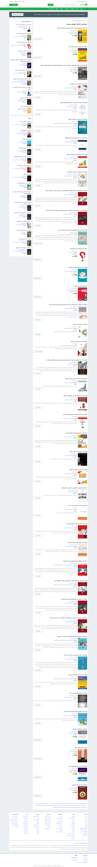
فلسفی (73, 830)
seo (59, 532)
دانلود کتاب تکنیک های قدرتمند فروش (77, 675)
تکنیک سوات (63, 512)
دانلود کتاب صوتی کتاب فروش (47, 347)
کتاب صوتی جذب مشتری (53, 239)
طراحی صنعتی (47, 816)
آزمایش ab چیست (48, 221)
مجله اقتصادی (25, 823)
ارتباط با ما (85, 857)
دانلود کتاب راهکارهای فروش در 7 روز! (78, 693)
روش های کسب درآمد (57, 443)
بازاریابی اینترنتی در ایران (43, 667)
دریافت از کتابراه (38, 39)
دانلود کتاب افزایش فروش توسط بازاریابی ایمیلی (75, 711)
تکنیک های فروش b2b (38, 591)
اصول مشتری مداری (53, 610)
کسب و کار (68, 237)
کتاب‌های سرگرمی (23, 252)
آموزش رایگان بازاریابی (52, 588)
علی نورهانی (73, 713)
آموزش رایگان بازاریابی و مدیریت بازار (53, 589)
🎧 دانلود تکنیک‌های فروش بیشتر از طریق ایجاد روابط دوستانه (72, 28)
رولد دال (74, 343)
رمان (86, 818)
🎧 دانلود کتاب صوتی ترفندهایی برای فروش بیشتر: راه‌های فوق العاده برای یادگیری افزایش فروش (63, 65)
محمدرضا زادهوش (22, 185)
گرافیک (60, 830)
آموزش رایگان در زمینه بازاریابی (40, 589)
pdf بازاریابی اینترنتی (44, 665)
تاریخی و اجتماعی (14, 821)
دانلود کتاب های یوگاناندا (49, 369)
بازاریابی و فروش (56, 442)
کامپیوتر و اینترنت (59, 831)
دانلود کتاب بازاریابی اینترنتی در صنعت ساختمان (75, 655)
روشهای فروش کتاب (38, 568)
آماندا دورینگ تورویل (21, 80)
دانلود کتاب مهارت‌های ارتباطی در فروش (77, 542)
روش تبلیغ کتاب (39, 571)
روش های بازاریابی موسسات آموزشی (66, 662)
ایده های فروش (51, 181)
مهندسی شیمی (47, 825)
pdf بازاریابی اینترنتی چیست (65, 667)
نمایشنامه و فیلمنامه (83, 830)
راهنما (16, 1)
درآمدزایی (61, 239)
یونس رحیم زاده (73, 695)
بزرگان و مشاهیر (36, 816)
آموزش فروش (47, 110)
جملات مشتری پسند (55, 91)
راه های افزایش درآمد (53, 235)
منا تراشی (23, 90)
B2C (72, 606)
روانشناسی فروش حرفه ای (62, 312)
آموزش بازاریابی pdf (44, 588)
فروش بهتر (72, 182)
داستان (86, 816)
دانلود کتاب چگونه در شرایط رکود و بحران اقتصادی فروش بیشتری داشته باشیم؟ (68, 304)
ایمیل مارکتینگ (65, 720)
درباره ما (85, 859)
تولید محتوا (70, 531)
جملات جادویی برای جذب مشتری (65, 94)
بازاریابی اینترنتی (68, 665)
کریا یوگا (71, 367)
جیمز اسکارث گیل (22, 132)
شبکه (61, 826)
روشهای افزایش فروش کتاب (51, 570)
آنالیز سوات (58, 512)
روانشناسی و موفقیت (14, 819)
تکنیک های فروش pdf (43, 93)
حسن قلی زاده (73, 677)
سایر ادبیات (85, 835)
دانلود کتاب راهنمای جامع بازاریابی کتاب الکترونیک (75, 561)
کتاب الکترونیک (43, 570)
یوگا (70, 371)
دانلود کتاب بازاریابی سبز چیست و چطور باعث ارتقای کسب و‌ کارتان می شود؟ (68, 618)
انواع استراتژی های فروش (53, 647)
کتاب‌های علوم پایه (23, 64)
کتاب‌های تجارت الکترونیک (59, 123)
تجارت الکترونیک (53, 684)
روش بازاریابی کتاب (46, 571)
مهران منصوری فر (72, 193)
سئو (48, 421)
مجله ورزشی (25, 825)
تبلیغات (57, 718)
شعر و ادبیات (15, 816)
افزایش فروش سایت (56, 423)
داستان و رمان (15, 818)
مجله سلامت (25, 830)
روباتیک (49, 826)
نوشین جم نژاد (22, 167)
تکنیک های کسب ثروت (60, 182)
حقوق (74, 831)
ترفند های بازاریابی (49, 477)
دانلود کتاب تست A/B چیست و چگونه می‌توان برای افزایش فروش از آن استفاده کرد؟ (66, 210)
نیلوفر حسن (73, 269)
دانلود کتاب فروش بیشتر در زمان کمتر (78, 47)
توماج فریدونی (73, 454)
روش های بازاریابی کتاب (47, 568)
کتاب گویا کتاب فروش (58, 347)
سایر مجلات (26, 833)
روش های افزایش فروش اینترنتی (66, 217)
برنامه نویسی (59, 821)
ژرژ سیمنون (23, 149)
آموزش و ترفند (59, 818)
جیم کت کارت (73, 30)
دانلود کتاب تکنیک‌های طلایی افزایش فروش (76, 433)
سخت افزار (60, 825)
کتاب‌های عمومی (70, 492)
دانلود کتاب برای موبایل (42, 201)
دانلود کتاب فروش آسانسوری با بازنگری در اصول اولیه (74, 488)
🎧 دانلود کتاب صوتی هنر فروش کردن (78, 766)
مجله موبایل (26, 818)
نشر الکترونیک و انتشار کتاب (81, 1)
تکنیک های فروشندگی (52, 93)
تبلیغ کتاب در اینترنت (73, 570)
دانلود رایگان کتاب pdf (67, 222)
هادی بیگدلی (23, 141)
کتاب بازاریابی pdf (67, 591)
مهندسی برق (48, 821)
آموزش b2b (45, 591)
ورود (23, 1)
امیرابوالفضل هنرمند (21, 249)
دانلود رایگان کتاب (62, 201)
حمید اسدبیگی (73, 657)
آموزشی (16, 826)
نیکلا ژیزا (23, 63)
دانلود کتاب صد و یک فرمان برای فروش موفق (76, 138)
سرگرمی (37, 823)
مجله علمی (26, 828)
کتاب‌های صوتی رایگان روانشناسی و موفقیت (18, 45)
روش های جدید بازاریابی (67, 443)
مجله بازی (26, 819)
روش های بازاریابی (62, 477)
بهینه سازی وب (56, 532)
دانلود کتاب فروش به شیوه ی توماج (78, 451)
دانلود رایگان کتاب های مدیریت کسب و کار (45, 237)
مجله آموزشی (25, 826)
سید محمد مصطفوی (72, 174)
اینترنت (60, 816)
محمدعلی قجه (22, 241)
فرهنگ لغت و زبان (83, 831)
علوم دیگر (73, 838)
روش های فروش (50, 403)
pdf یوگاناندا (57, 369)
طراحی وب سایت (59, 828)
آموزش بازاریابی (41, 110)
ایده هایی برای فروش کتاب (63, 570)
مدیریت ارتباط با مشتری (62, 610)
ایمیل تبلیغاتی (71, 720)
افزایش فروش (53, 110)
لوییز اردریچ (23, 35)
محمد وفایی (73, 86)
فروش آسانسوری (57, 495)
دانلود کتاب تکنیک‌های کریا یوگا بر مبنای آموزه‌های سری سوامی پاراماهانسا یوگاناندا (67, 360)
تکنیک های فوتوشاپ (57, 807)
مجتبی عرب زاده (73, 638)
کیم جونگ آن (22, 223)
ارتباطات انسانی (52, 549)
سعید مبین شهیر (22, 72)
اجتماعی (73, 826)
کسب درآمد (65, 239)
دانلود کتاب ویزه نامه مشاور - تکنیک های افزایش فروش (73, 102)
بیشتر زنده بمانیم (59, 803)
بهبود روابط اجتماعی (45, 549)
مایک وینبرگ (73, 750)
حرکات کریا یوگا (66, 367)
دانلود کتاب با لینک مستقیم (53, 201)
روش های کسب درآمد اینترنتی (62, 684)
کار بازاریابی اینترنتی (61, 665)
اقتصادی (55, 331)
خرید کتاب (75, 860)
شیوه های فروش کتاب (68, 568)
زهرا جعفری (74, 251)
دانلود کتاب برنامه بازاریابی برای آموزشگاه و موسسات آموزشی (72, 636)
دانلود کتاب (37, 97)
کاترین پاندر (23, 44)
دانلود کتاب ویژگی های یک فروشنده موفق (77, 154)
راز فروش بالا (59, 93)
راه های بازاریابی (71, 608)
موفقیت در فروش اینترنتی (42, 217)
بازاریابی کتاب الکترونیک (55, 571)
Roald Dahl (67, 348)
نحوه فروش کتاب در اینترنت (58, 568)
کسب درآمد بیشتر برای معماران (70, 805)
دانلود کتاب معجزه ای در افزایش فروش (77, 119)
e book (37, 570)
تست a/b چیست (41, 221)
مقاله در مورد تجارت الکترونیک (66, 221)
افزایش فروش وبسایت (42, 421)
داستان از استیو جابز (73, 684)
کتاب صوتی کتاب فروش (59, 348)
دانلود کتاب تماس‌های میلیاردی (79, 785)
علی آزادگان (73, 472)
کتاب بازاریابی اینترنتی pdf (54, 667)
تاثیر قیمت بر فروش (70, 201)
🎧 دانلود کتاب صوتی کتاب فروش (79, 341)
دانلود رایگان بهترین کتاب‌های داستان (20, 124)
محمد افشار (73, 381)
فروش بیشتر (64, 331)
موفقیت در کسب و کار (70, 647)
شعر (86, 819)
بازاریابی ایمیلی (49, 718)
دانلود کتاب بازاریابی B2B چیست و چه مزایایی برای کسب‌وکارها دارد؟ (70, 581)
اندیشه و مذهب (72, 818)
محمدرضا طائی (73, 307)
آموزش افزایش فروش (51, 126)
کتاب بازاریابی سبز (69, 625)
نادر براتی (23, 123)
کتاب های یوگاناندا (63, 369)
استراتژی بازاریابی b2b (59, 591)
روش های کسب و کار (63, 403)
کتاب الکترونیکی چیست (65, 571)
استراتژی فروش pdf (73, 199)
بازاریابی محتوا (63, 421)
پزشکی (73, 819)
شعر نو (86, 821)
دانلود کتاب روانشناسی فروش (80, 324)
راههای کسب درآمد (44, 235)
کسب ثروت (67, 182)
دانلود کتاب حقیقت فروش (80, 747)
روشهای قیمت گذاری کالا (46, 199)
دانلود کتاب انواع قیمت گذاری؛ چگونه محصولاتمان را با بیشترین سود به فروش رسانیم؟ (66, 190)
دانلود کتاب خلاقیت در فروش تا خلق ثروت (77, 172)
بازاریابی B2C (71, 50)
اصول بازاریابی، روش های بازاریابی (49, 662)
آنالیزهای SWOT (69, 512)
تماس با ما (11, 1)
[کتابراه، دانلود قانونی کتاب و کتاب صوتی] (74, 36)
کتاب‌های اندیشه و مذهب (22, 100)
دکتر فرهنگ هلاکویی (21, 26)
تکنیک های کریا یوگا (59, 367)
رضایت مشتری (62, 91)
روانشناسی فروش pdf (49, 315)
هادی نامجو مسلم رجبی (21, 99)
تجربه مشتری (47, 91)
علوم (77, 9)
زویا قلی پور (23, 176)
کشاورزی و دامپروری (71, 835)
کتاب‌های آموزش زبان (23, 196)
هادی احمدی (73, 398)
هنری (38, 831)
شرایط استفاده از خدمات (82, 862)
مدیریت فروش (70, 312)
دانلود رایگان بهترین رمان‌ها (22, 133)
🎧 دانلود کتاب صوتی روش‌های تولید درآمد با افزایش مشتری (72, 230)
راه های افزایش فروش (48, 219)
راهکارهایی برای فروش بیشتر (60, 181)
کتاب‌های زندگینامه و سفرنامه (21, 82)
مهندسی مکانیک (47, 823)
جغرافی (73, 823)
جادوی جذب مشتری (69, 91)
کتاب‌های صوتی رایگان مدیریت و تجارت (66, 234)
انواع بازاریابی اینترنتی (52, 665)
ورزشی (38, 830)
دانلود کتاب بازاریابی (48, 442)
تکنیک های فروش (69, 682)
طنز (86, 823)
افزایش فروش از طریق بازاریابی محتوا (67, 423)
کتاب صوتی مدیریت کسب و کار (60, 237)
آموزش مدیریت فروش (68, 549)
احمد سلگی (74, 416)
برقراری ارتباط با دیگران (59, 549)
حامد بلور (74, 435)
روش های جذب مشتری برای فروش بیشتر (66, 315)
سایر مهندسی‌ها (47, 828)
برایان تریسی (73, 67)
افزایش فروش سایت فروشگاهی (54, 217)
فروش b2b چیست (69, 588)
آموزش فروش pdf (65, 199)
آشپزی (38, 818)
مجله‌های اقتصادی (70, 106)
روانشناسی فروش (40, 315)
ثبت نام (19, 1)
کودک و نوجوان (36, 826)
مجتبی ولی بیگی (72, 362)
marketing (38, 477)
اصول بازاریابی (38, 442)
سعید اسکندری (73, 544)
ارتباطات (72, 271)
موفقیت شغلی (42, 440)
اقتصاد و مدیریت (70, 32)
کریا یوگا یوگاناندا (51, 367)
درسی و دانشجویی (71, 833)
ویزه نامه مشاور (73, 104)
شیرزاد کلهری (23, 52)
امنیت (61, 819)
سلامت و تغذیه (36, 825)
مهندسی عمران (47, 818)
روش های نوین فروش (70, 181)
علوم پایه (73, 837)
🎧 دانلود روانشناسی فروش (80, 286)
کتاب (77, 847)
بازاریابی (42, 442)
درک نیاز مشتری (70, 110)
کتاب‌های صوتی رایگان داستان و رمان (20, 36)
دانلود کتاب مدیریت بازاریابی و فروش (78, 469)
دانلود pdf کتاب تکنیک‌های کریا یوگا (62, 371)
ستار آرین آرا (73, 121)
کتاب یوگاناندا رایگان (40, 369)
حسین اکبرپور (73, 140)
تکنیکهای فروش (63, 179)
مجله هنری (26, 831)
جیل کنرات (74, 49)
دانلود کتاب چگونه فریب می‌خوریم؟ (78, 84)
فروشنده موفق (68, 163)
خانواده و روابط (36, 819)
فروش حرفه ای (70, 179)
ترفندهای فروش (68, 478)
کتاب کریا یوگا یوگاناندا (43, 367)
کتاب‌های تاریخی (23, 54)
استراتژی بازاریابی (62, 647)
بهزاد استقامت (73, 787)
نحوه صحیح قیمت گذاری (57, 199)
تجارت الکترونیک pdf (56, 221)
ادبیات (81, 9)
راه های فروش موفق (46, 386)
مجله (57, 9)
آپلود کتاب (13, 4)
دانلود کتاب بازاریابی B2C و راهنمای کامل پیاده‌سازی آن (74, 599)
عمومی (61, 9)
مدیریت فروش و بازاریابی (50, 551)
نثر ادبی (85, 826)
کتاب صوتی (51, 9)
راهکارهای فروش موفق (63, 313)
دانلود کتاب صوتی (38, 243)
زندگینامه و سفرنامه (83, 828)
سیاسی (73, 828)
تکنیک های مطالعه (66, 807)
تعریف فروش (44, 682)
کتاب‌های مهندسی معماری (22, 92)
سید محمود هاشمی (72, 490)
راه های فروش (50, 682)
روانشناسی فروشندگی (73, 317)
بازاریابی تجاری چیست (61, 588)
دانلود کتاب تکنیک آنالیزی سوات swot (78, 505)
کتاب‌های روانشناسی (23, 27)
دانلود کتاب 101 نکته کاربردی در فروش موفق (76, 379)
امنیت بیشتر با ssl (51, 803)
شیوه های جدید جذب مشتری (61, 551)
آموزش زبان (85, 833)
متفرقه (38, 833)
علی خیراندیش (73, 232)
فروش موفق (70, 386)
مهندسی (67, 9)
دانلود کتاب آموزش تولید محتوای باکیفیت (77, 524)
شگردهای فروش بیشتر (67, 93)
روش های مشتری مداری (59, 608)
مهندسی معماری (47, 819)
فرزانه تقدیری (23, 158)
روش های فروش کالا (56, 179)
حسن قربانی (73, 526)
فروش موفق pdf (39, 198)
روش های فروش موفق (63, 386)
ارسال (63, 849)
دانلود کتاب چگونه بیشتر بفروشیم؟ (78, 248)
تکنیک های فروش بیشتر (61, 110)
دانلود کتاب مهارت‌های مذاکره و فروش (78, 267)
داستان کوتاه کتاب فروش (68, 347)
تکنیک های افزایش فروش (62, 700)
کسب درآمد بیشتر (69, 235)
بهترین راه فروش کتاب (72, 573)
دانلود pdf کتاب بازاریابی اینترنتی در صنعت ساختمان (57, 664)
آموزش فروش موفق (54, 386)
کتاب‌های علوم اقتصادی (69, 88)
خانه (86, 9)
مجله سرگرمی (25, 821)
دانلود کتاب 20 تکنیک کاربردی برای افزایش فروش (75, 396)
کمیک (86, 825)
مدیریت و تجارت (15, 823)
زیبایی (38, 821)
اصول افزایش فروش (67, 219)
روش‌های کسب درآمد (61, 235)
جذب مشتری (46, 610)
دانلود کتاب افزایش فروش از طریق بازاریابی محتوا (75, 414)
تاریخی (73, 821)
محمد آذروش (23, 195)
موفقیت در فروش (63, 442)
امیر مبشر (23, 232)
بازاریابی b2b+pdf (51, 591)
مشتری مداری (43, 477)
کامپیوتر (72, 9)
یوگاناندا (68, 369)
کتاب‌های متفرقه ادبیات (22, 215)
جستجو (50, 5)
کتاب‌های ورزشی (23, 233)
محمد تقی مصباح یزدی (21, 108)
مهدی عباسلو (73, 563)
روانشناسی (59, 331)
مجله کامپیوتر (25, 816)
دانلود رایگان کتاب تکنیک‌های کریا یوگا (47, 371)
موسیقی (37, 828)
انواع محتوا (43, 531)
